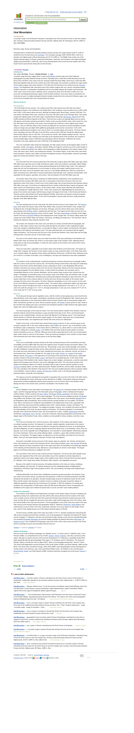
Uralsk (82, 569)
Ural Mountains (19, 578)
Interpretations (41, 23)
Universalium (30, 23)
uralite (19, 569)
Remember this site (52, 12)
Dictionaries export (18, 658)
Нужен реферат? (28, 566)
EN (85, 12)
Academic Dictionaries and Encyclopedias (42, 16)
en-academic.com (19, 22)
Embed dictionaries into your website (71, 12)
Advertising (46, 655)
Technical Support (38, 655)
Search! (83, 19)
